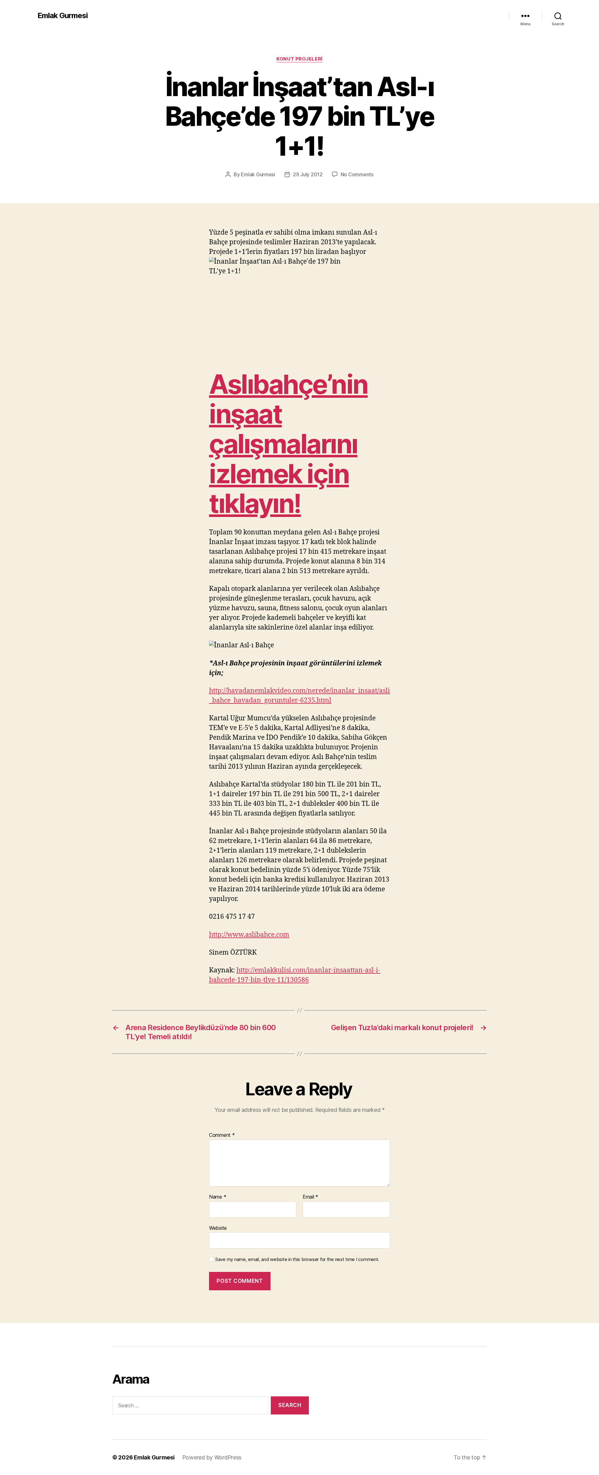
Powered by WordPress (212, 1457)
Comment (222, 1135)
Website (218, 1228)
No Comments (357, 174)
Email (310, 1197)
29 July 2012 (308, 174)
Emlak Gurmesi (62, 15)
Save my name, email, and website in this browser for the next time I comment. (297, 1259)
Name (217, 1197)
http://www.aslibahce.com (249, 935)
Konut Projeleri (299, 59)
